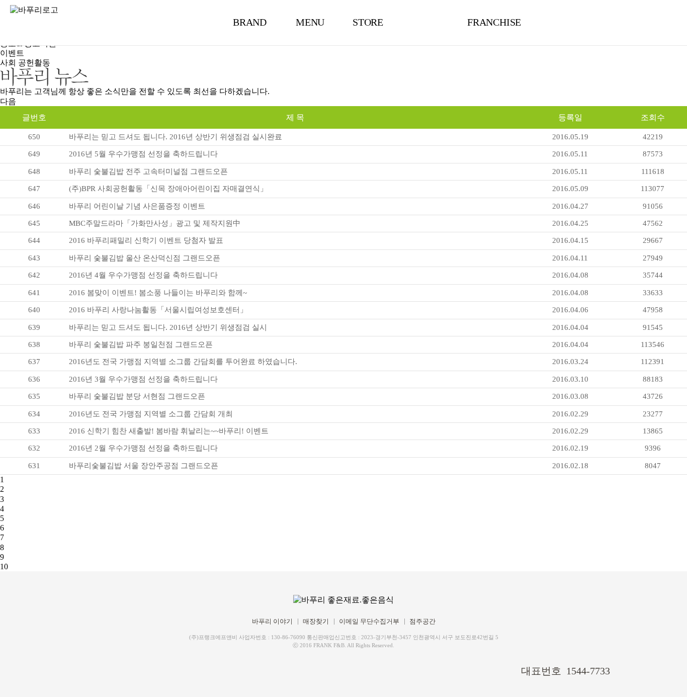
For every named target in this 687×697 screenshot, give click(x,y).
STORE (368, 22)
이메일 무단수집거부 (369, 621)
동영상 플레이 (664, 674)
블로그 (98, 669)
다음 (8, 101)
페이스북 (81, 669)
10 (4, 566)
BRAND (250, 22)
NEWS (428, 22)
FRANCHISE (494, 22)
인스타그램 (115, 669)
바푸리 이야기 (272, 621)
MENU (310, 22)
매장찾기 (316, 621)
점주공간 (422, 621)
